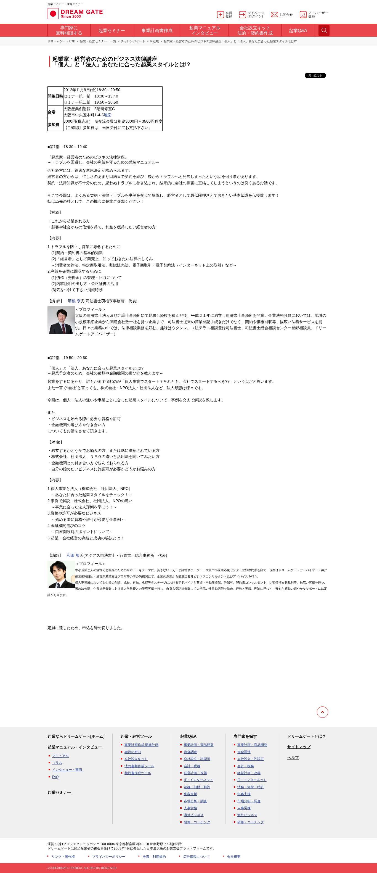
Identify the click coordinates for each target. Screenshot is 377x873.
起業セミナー (59, 792)
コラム (57, 763)
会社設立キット (136, 759)
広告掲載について (196, 857)
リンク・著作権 (63, 857)
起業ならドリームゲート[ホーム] (76, 736)
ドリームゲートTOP (61, 41)
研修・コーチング (197, 822)
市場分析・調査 (195, 801)
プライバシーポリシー (108, 857)
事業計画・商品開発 (199, 745)
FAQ (55, 777)
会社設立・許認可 (197, 759)
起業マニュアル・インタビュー (75, 747)
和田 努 (73, 555)
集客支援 (190, 794)
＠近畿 (154, 41)
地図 (107, 115)
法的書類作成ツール (139, 766)
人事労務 (190, 808)
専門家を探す (245, 736)
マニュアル (60, 756)
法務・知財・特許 (197, 787)
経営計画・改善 (195, 773)
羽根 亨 (74, 301)
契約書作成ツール (137, 773)
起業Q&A (188, 736)
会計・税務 (192, 766)
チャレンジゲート (133, 41)
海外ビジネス (194, 815)
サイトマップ (298, 747)
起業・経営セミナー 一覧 (98, 41)
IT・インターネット (198, 780)
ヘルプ (293, 757)
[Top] (322, 712)
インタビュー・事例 (67, 770)
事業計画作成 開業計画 (141, 745)
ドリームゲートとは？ (306, 736)
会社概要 (233, 857)
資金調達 (190, 752)
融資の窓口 (132, 752)
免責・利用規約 (154, 857)
